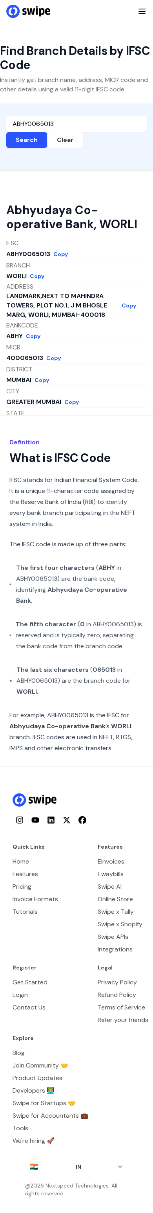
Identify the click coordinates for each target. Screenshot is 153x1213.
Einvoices (111, 861)
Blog (19, 1053)
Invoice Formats (35, 899)
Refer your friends (123, 1020)
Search (27, 140)
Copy (60, 254)
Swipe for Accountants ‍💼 (50, 1115)
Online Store (115, 899)
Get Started (30, 982)
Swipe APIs (113, 937)
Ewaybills (111, 874)
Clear (65, 140)
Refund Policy (117, 995)
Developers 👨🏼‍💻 (34, 1090)
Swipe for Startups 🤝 (44, 1103)
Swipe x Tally (116, 911)
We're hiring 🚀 (34, 1141)
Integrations (115, 949)
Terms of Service (121, 1007)
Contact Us (29, 1007)
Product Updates (37, 1078)
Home (21, 861)
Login (20, 995)
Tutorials (25, 911)
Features (25, 874)
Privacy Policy (117, 982)
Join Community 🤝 (40, 1065)
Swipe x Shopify (120, 924)
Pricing (22, 886)
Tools (20, 1128)
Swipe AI (110, 886)
